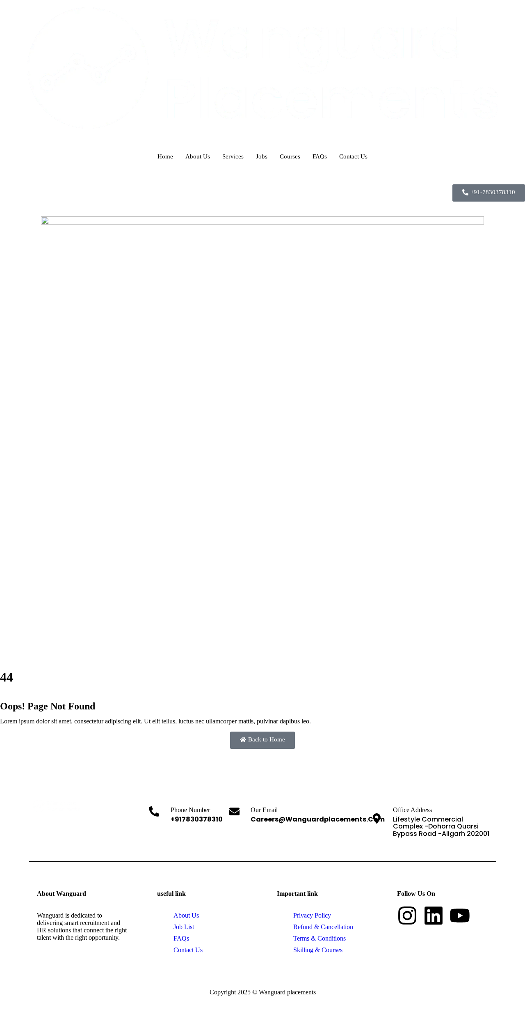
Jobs (261, 156)
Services (233, 156)
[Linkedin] (433, 915)
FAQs (320, 156)
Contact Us (353, 156)
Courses (290, 156)
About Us (197, 156)
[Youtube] (460, 915)
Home (165, 156)
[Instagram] (407, 915)
